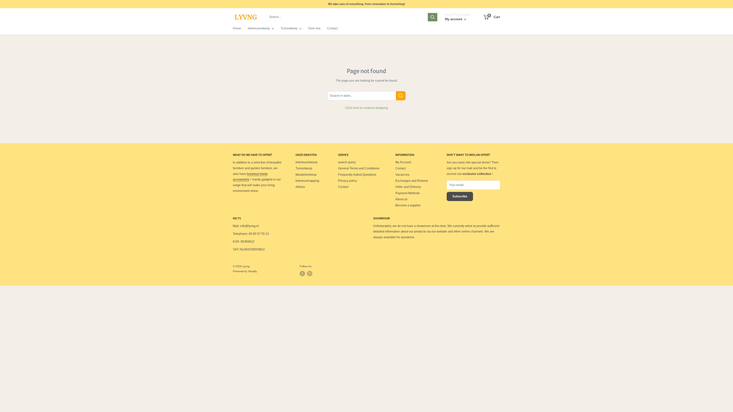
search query (347, 162)
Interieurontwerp (259, 28)
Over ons (314, 28)
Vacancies (402, 174)
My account (454, 19)
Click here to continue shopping (366, 107)
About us (401, 199)
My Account (403, 162)
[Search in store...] (401, 95)
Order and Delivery (408, 186)
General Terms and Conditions (358, 168)
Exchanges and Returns (411, 180)
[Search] (432, 17)
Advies (300, 186)
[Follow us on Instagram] (309, 273)
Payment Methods (407, 193)
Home (237, 28)
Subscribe (459, 196)
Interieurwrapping (307, 180)
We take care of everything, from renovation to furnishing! (366, 4)
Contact (332, 28)
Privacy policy (347, 180)
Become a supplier (408, 205)
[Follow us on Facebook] (302, 273)
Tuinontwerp (289, 28)
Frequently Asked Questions (357, 174)
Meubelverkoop (305, 174)
